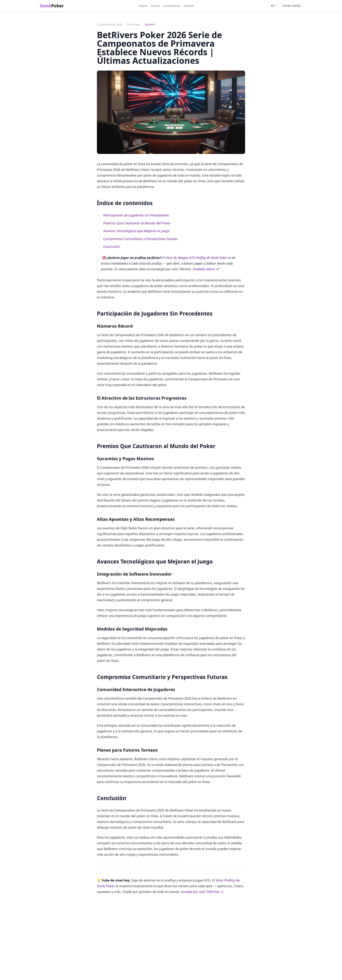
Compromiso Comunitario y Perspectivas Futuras (140, 239)
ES (272, 5)
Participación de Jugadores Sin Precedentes (136, 215)
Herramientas (171, 5)
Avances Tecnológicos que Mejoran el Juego (136, 231)
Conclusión (111, 246)
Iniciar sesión (292, 6)
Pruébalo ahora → (206, 269)
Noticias (189, 5)
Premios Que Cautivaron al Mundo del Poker (136, 223)
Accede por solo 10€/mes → (202, 892)
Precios (155, 5)
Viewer (143, 5)
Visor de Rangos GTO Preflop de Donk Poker (196, 257)
